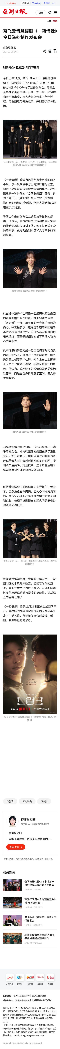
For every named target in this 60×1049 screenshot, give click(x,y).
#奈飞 (10, 801)
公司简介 (7, 995)
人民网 (50, 984)
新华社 (20, 984)
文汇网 (30, 984)
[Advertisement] (30, 766)
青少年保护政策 (39, 995)
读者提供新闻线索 (23, 1000)
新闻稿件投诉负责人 (43, 1000)
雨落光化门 (15, 833)
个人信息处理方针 (21, 995)
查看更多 (14, 847)
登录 (41, 12)
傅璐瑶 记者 (9, 47)
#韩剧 (44, 801)
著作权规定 (8, 1000)
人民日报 (9, 984)
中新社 (40, 984)
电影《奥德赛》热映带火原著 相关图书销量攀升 (31, 839)
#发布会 (27, 801)
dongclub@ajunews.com (32, 1035)
